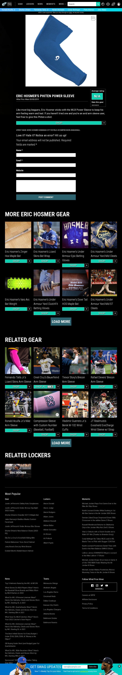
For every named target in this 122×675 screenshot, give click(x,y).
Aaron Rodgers (49, 512)
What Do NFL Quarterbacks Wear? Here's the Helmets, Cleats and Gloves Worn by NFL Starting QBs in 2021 (21, 610)
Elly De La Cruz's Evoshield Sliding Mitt (20, 538)
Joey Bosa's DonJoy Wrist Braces (18, 546)
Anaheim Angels (49, 588)
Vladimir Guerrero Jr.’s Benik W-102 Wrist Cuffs (74, 425)
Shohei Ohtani (24, 10)
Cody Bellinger (74, 10)
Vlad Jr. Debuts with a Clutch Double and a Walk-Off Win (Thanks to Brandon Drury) (98, 533)
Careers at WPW (88, 595)
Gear (20, 4)
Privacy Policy (87, 604)
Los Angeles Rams (50, 592)
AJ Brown (47, 534)
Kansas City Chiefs (50, 605)
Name (19, 150)
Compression (64, 130)
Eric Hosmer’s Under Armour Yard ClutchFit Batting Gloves (46, 304)
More (61, 4)
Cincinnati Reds (49, 596)
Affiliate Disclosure (89, 599)
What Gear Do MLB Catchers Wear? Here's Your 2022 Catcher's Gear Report (21, 618)
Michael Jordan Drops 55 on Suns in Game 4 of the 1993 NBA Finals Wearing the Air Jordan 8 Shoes (99, 562)
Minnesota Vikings (50, 583)
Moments (50, 4)
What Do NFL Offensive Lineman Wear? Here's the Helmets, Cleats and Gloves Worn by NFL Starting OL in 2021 (22, 600)
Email (19, 160)
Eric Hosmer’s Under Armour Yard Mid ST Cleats (102, 304)
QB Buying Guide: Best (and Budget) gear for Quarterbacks (22, 644)
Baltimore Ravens (50, 622)
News (40, 4)
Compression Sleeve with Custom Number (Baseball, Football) (45, 425)
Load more (61, 321)
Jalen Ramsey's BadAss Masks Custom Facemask (20, 520)
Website (19, 170)
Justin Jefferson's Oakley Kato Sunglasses (21, 503)
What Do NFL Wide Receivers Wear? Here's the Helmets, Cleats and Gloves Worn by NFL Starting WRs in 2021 (21, 653)
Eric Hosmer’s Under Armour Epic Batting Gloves (73, 256)
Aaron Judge (48, 508)
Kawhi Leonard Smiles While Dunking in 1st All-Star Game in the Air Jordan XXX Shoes (99, 512)
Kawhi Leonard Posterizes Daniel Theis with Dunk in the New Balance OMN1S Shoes (99, 547)
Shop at (40, 386)
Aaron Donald (48, 503)
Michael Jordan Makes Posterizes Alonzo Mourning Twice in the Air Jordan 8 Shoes (98, 571)
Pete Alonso (89, 10)
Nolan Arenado (58, 10)
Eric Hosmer (33, 130)
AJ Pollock (47, 538)
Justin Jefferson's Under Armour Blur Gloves (22, 526)
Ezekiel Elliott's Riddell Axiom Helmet (19, 551)
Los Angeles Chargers (52, 609)
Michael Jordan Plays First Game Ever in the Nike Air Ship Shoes (99, 504)
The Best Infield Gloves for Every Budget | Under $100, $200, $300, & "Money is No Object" (21, 636)
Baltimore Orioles (50, 618)
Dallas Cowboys (49, 601)
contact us (84, 671)
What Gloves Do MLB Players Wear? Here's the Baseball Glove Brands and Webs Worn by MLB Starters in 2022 (21, 590)
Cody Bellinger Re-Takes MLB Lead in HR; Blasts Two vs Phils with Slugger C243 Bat (98, 540)
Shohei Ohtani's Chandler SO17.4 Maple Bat (22, 515)
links (70, 12)
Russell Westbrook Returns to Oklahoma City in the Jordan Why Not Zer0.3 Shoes (98, 526)
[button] (118, 4)
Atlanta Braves (49, 614)
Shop (59, 123)
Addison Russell (49, 521)
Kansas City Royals (48, 130)
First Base (21, 130)
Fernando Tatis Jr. (41, 10)
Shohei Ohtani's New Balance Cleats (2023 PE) (21, 532)
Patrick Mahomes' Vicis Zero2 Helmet (20, 542)
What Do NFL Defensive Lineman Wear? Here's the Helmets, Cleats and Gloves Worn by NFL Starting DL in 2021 (22, 626)
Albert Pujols (48, 543)
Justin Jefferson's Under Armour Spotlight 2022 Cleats (21, 509)
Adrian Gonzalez (49, 530)
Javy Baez (102, 10)
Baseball (76, 130)
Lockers (30, 4)
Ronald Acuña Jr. (8, 10)
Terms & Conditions (90, 608)
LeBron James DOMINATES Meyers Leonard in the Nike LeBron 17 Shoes (99, 554)
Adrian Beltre (48, 525)
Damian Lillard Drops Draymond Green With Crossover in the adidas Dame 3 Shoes (99, 519)
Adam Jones (48, 517)
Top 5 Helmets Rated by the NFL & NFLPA (21, 583)
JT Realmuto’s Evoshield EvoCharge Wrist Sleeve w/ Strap (102, 425)
